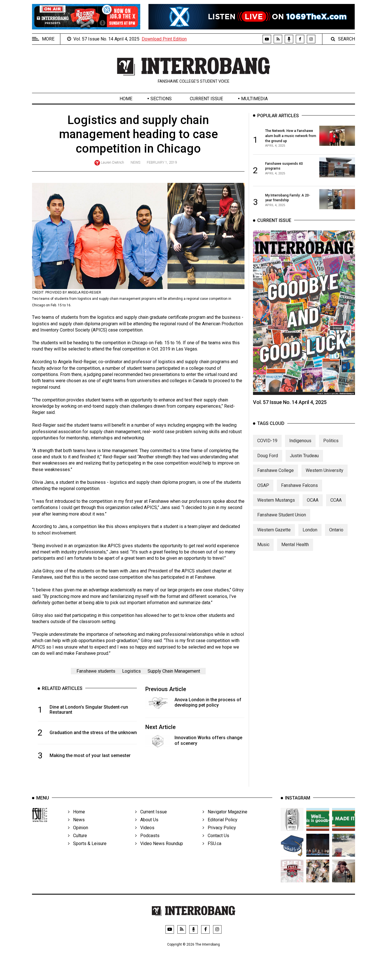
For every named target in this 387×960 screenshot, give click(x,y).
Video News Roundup (160, 843)
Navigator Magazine (225, 811)
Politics (331, 440)
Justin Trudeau (304, 455)
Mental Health (295, 544)
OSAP (263, 485)
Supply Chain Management (174, 671)
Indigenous (300, 440)
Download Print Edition (164, 39)
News (135, 162)
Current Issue (206, 98)
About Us (147, 819)
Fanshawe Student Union (281, 515)
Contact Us (216, 835)
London (310, 530)
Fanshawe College (275, 470)
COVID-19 (267, 440)
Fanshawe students (95, 671)
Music (263, 544)
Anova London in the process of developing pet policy (208, 702)
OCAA (312, 500)
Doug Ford (267, 455)
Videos (145, 827)
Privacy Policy (220, 827)
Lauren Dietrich (112, 162)
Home (126, 98)
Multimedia (254, 98)
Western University (324, 470)
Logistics (131, 671)
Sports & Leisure (88, 843)
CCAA (336, 500)
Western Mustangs (276, 500)
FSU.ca (212, 843)
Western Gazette (274, 530)
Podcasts (148, 835)
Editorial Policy (220, 819)
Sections (161, 98)
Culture (78, 835)
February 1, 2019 (162, 162)
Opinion (79, 827)
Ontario (336, 530)
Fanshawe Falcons (299, 485)
